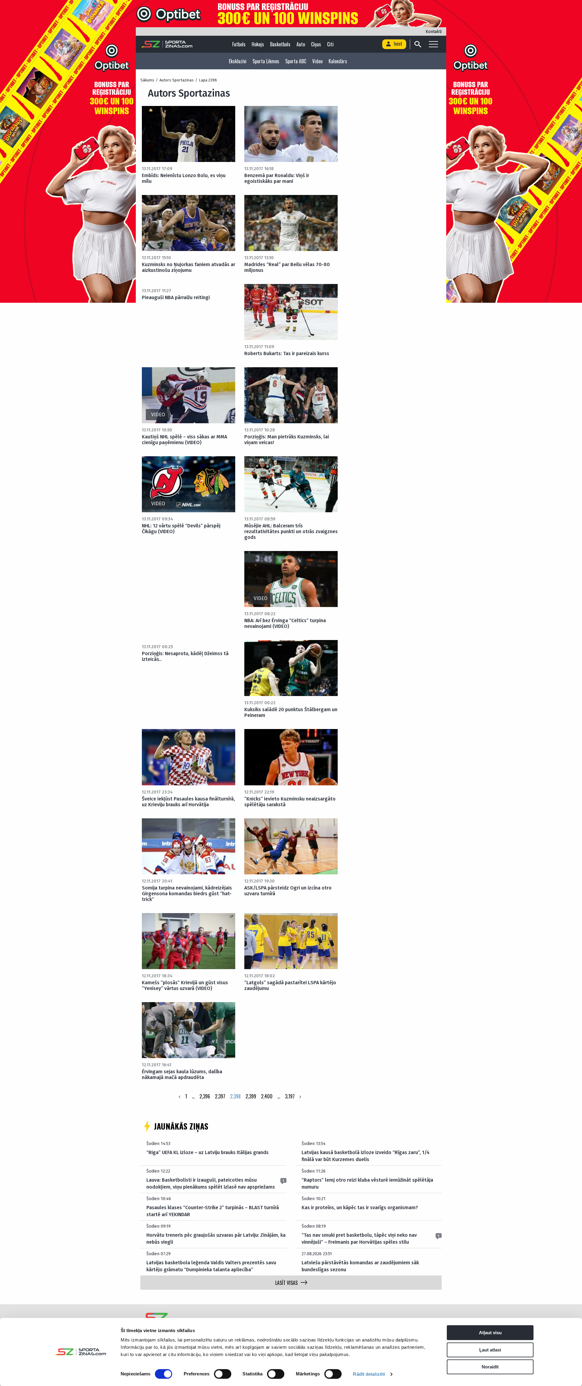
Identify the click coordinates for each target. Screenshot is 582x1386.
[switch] (222, 1374)
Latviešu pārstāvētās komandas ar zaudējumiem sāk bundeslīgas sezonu (360, 1266)
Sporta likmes (266, 61)
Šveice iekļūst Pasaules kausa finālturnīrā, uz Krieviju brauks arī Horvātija (188, 801)
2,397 (220, 1096)
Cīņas (316, 44)
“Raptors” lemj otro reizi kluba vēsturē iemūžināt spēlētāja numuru (367, 1183)
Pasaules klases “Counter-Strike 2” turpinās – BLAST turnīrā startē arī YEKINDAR (212, 1211)
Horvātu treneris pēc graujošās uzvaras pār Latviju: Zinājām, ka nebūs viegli (216, 1238)
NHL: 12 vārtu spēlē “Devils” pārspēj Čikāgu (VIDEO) (181, 528)
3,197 (290, 1096)
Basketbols (280, 44)
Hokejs (258, 44)
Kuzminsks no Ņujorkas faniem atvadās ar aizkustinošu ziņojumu (188, 267)
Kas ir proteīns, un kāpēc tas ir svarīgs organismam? (360, 1207)
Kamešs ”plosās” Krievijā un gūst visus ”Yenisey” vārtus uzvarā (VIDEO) (185, 985)
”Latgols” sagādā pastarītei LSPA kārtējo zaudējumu (290, 985)
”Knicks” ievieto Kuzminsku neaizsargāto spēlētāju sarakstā (290, 801)
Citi (330, 44)
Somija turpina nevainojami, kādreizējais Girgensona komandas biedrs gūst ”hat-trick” (187, 893)
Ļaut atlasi (490, 1349)
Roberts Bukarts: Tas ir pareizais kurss (286, 353)
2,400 (267, 1096)
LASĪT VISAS (286, 1282)
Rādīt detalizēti (369, 1374)
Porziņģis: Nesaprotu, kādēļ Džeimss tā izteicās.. (185, 656)
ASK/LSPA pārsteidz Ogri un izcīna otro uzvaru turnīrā (288, 890)
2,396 (204, 1096)
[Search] (417, 44)
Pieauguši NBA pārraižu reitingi (176, 297)
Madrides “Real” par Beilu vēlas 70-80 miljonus (287, 267)
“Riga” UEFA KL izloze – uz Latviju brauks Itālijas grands (207, 1152)
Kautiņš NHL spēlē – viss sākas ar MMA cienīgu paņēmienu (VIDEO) (184, 439)
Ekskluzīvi (237, 61)
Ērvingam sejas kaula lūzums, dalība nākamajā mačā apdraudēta (182, 1074)
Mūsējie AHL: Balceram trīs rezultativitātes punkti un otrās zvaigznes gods (291, 531)
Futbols (239, 44)
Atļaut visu (490, 1332)
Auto (300, 44)
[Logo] (166, 44)
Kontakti (434, 31)
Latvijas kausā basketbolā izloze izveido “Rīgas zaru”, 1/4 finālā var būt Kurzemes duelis (366, 1156)
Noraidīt (490, 1366)
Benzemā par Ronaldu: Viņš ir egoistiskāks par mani (276, 178)
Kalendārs (338, 61)
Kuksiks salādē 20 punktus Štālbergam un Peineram (290, 712)
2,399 (251, 1096)
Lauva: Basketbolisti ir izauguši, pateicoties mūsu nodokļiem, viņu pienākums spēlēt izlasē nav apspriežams (210, 1183)
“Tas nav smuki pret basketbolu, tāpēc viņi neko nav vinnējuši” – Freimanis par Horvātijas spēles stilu (359, 1238)
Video (317, 61)
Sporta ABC (295, 61)
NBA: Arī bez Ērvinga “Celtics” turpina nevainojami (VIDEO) (285, 623)
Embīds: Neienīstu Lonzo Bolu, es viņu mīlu (184, 178)
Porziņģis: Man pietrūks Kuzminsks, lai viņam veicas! (286, 439)
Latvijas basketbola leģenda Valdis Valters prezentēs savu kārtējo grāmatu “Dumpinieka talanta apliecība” (211, 1266)
